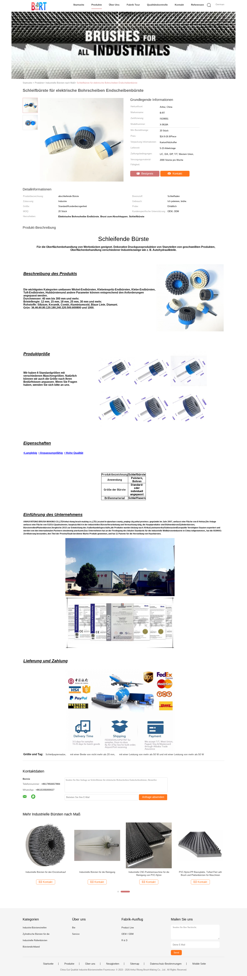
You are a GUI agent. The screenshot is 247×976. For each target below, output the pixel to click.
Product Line (127, 927)
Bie (73, 927)
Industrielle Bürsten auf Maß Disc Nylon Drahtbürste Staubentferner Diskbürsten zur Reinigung (200, 874)
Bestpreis (146, 173)
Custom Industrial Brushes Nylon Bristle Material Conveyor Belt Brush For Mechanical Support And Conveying (97, 874)
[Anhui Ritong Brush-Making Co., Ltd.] (39, 5)
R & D (124, 940)
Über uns (114, 4)
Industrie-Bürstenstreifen (35, 927)
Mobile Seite (199, 964)
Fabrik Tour (133, 4)
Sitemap (134, 964)
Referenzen (197, 4)
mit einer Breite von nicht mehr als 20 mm (92, 754)
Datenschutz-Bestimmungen (165, 964)
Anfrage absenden (153, 797)
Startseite (78, 4)
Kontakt (179, 4)
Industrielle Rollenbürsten (35, 940)
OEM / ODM (127, 934)
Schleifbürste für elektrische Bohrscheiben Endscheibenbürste (107, 83)
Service (75, 934)
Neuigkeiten (112, 964)
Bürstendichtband (31, 946)
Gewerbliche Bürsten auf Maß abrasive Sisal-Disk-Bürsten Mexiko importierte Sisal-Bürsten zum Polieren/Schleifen (148, 874)
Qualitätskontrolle (157, 4)
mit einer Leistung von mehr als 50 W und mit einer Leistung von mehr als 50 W (161, 754)
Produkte (96, 4)
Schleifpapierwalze (55, 754)
